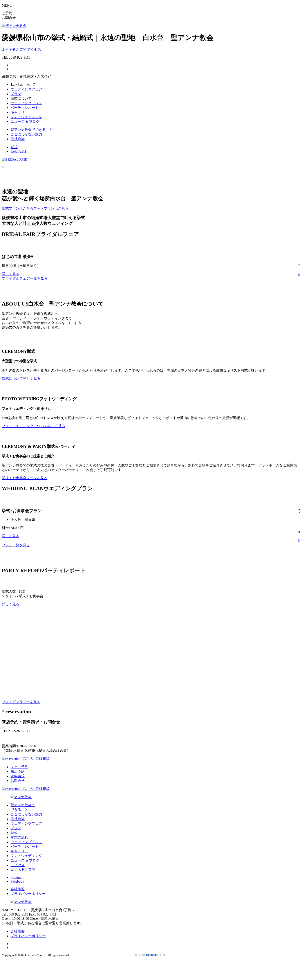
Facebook (17, 881)
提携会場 (18, 139)
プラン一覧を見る (16, 545)
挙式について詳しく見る (21, 378)
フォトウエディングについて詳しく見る (33, 426)
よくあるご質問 (14, 49)
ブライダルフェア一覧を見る (24, 278)
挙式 (14, 147)
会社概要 (18, 889)
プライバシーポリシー (28, 894)
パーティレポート (25, 108)
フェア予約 (19, 767)
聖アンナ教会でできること (32, 129)
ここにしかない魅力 (26, 134)
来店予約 (18, 771)
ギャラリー (19, 112)
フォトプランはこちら (51, 208)
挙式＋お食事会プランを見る (24, 478)
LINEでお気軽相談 (35, 759)
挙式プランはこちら (17, 208)
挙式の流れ (19, 151)
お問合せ (18, 781)
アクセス (34, 49)
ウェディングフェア (26, 89)
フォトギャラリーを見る (21, 702)
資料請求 (18, 776)
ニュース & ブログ (25, 121)
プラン (16, 94)
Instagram (17, 877)
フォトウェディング (26, 117)
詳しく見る (10, 274)
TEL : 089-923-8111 (16, 738)
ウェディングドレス (26, 103)
